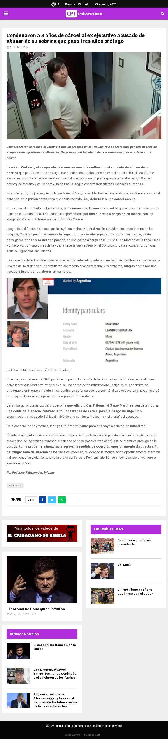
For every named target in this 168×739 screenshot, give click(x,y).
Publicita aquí (92, 734)
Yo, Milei (124, 565)
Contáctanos (72, 734)
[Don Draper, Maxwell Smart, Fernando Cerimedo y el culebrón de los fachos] (18, 676)
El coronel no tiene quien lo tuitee (36, 609)
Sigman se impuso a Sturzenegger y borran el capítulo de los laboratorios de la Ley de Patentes (55, 700)
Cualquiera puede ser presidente (134, 542)
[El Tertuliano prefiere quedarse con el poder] (102, 596)
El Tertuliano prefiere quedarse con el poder (135, 591)
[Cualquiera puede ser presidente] (102, 546)
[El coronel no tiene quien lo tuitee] (42, 579)
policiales (15, 485)
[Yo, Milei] (102, 571)
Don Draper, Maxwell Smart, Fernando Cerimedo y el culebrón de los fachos (54, 673)
